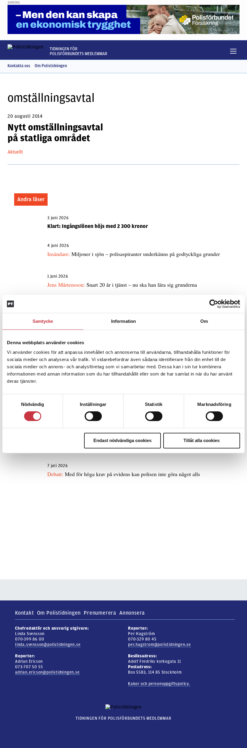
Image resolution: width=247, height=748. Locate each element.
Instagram (215, 66)
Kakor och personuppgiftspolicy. (159, 683)
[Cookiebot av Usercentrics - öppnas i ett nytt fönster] (213, 303)
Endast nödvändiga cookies (122, 440)
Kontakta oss (19, 66)
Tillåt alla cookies (201, 440)
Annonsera (132, 613)
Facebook (226, 66)
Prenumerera (100, 613)
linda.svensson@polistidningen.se (48, 644)
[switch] (93, 416)
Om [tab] (204, 321)
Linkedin (236, 66)
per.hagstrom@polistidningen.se (159, 644)
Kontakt (24, 613)
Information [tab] (123, 321)
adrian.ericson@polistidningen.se (47, 672)
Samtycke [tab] (43, 321)
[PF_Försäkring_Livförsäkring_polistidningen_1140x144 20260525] (123, 19)
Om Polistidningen (51, 66)
